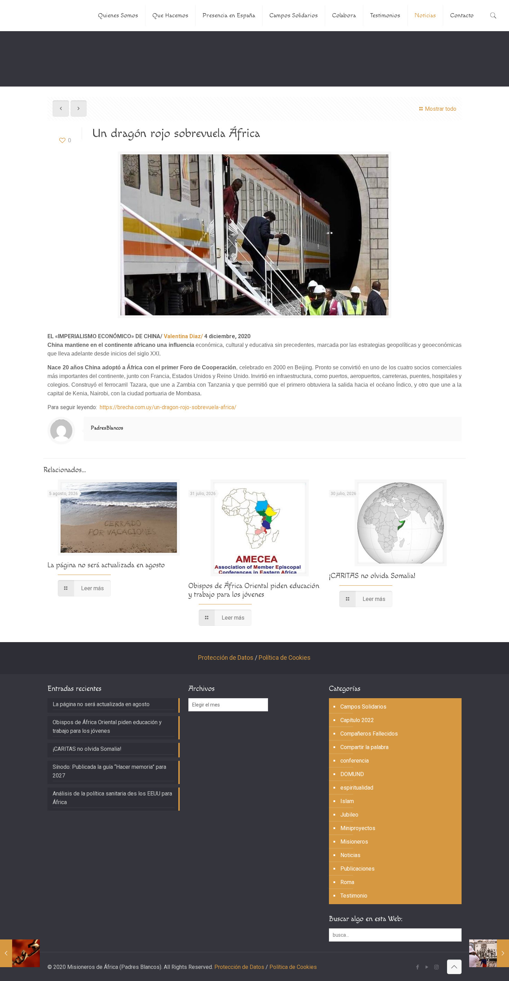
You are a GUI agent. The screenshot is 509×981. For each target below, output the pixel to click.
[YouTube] (427, 967)
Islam (347, 801)
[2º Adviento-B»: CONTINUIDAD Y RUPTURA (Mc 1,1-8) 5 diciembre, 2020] (20, 953)
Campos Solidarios (363, 706)
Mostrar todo (440, 109)
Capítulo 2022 (357, 720)
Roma (347, 882)
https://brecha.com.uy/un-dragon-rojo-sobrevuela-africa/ (168, 407)
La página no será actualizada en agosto (106, 565)
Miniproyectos (357, 828)
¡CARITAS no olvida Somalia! (372, 576)
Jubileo (349, 814)
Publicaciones (357, 868)
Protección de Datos (225, 657)
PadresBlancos (107, 428)
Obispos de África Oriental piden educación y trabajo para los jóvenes (253, 590)
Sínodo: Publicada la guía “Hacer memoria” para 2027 (109, 771)
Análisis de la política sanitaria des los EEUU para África (112, 798)
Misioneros (354, 841)
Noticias (350, 855)
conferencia (354, 760)
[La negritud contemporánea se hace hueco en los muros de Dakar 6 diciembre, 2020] (489, 953)
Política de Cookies (285, 657)
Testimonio (353, 895)
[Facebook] (417, 967)
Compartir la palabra (364, 747)
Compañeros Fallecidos (369, 733)
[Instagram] (436, 967)
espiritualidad (356, 787)
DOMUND (352, 774)
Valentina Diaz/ (184, 336)
